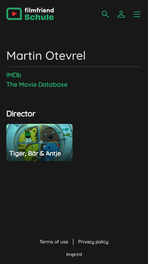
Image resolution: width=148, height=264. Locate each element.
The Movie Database (36, 84)
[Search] (105, 14)
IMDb (13, 75)
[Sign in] (121, 14)
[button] (137, 14)
